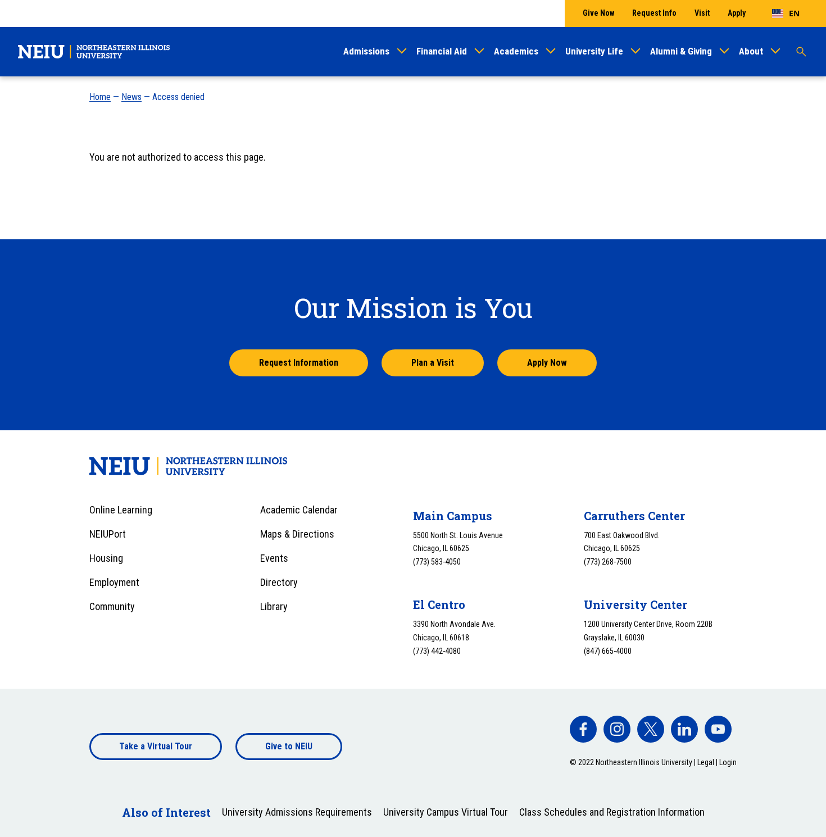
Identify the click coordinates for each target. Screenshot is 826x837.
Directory (279, 582)
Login (728, 762)
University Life (594, 51)
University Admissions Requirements (297, 812)
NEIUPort (107, 534)
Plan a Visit (432, 362)
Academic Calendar (299, 510)
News (131, 97)
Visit (702, 12)
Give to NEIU (288, 746)
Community (112, 606)
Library (274, 606)
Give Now (598, 12)
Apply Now (547, 362)
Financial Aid (441, 51)
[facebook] (583, 729)
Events (274, 558)
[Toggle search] (801, 51)
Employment (114, 582)
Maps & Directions (297, 534)
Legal (705, 762)
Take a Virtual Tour (155, 746)
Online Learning (120, 510)
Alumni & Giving (681, 51)
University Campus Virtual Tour (445, 812)
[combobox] (786, 13)
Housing (106, 558)
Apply (737, 12)
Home (100, 97)
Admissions (366, 51)
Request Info (654, 12)
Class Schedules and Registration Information (612, 812)
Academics (516, 51)
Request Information (298, 362)
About (751, 51)
